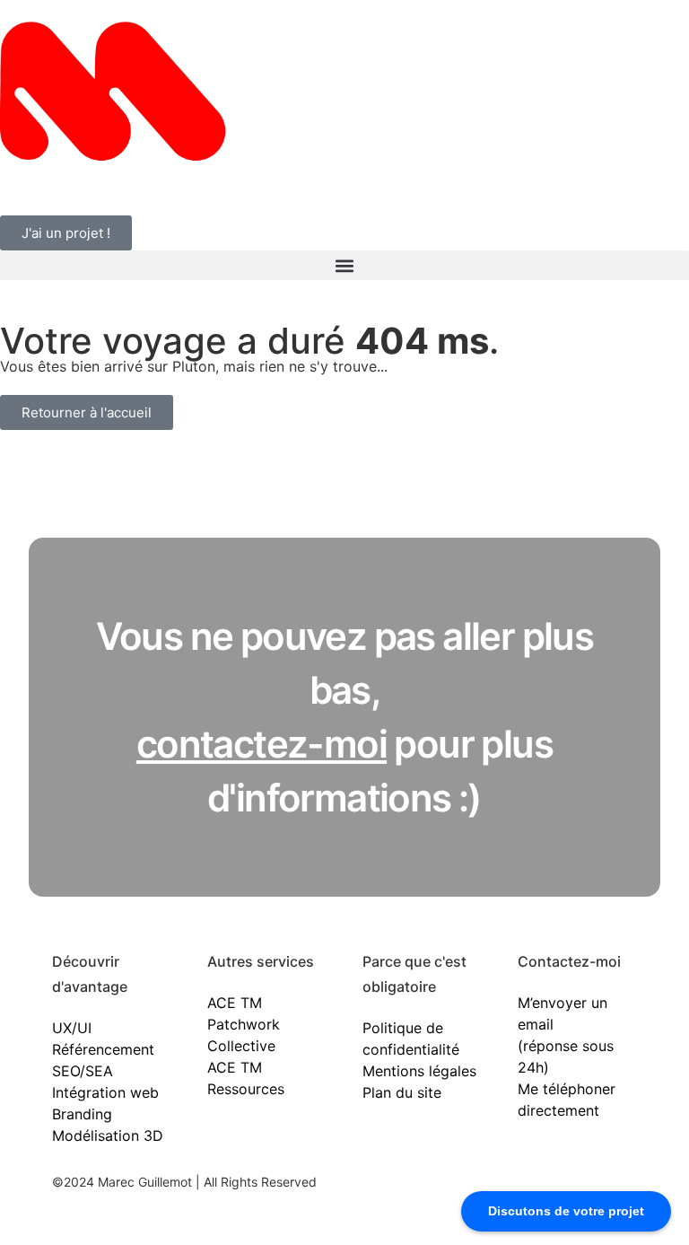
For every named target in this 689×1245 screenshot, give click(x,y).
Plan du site (401, 1092)
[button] (344, 265)
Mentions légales (419, 1071)
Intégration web (105, 1092)
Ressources (245, 1089)
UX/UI (72, 1028)
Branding (82, 1114)
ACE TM (234, 1003)
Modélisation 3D (107, 1135)
